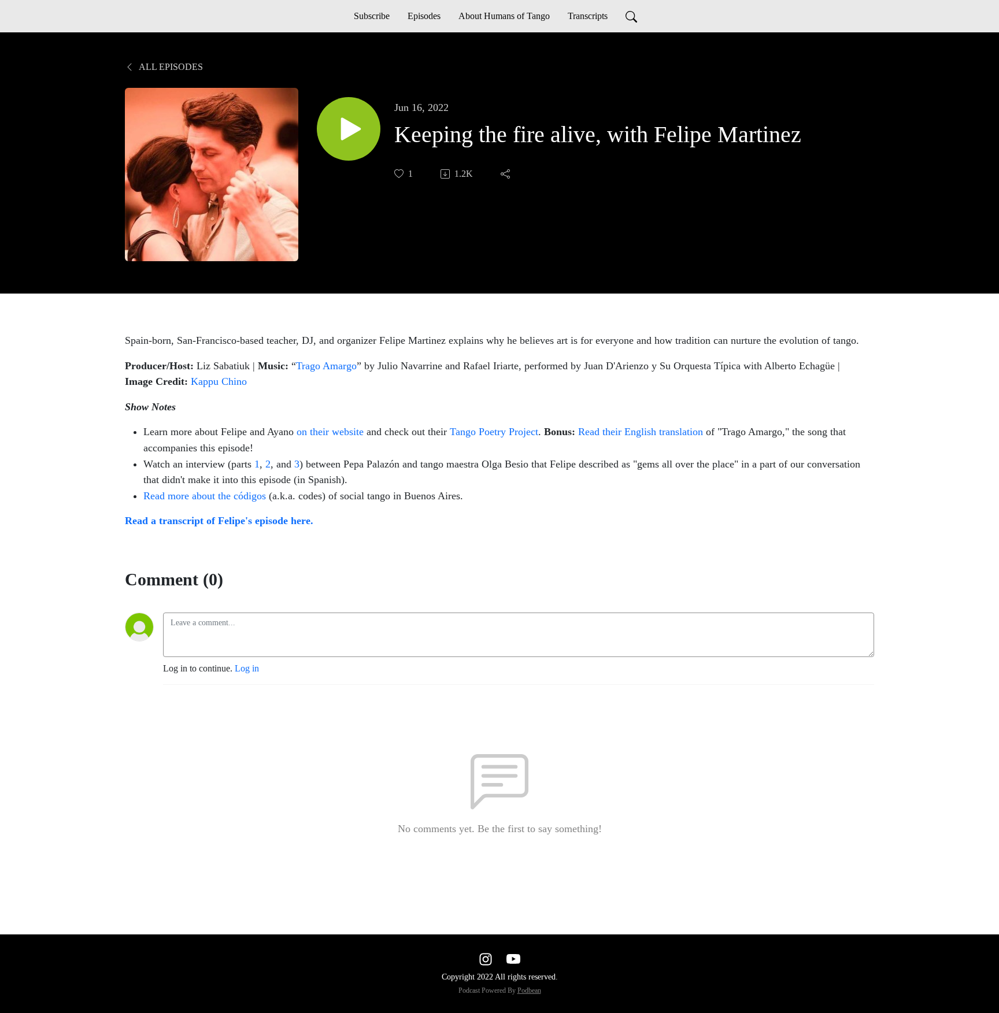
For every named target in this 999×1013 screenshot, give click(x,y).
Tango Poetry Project (494, 431)
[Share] (506, 174)
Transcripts (588, 16)
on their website (332, 431)
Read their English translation (640, 431)
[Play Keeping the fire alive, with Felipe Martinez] (348, 129)
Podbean (529, 990)
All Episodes (170, 67)
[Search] (631, 16)
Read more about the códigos (204, 496)
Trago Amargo (326, 366)
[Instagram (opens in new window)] (486, 958)
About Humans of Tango (504, 16)
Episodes (424, 16)
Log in (247, 668)
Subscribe (372, 16)
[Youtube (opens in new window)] (513, 958)
